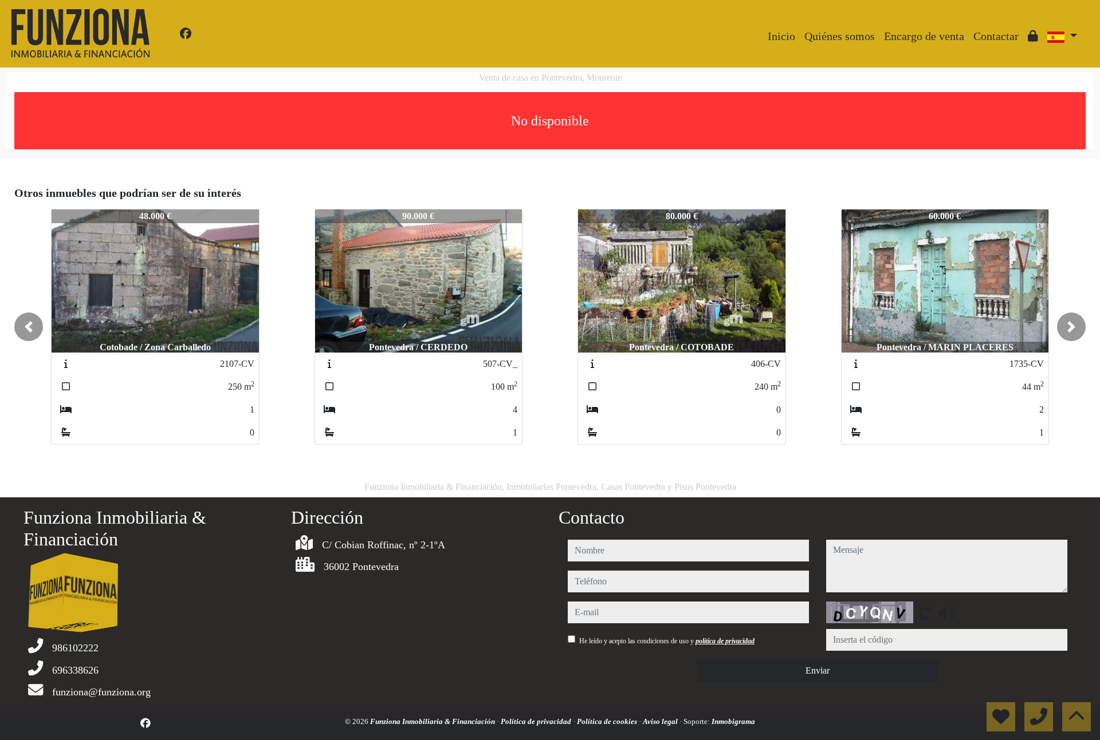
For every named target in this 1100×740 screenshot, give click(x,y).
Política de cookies (608, 721)
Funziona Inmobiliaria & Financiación (433, 721)
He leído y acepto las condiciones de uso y (667, 641)
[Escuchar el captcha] (946, 613)
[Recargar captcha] (925, 613)
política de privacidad (725, 641)
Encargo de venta (924, 36)
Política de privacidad (537, 721)
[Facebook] (185, 33)
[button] (28, 326)
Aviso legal (661, 721)
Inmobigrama (733, 721)
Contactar (996, 36)
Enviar (818, 670)
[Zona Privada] (1033, 36)
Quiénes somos (839, 36)
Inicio (781, 36)
